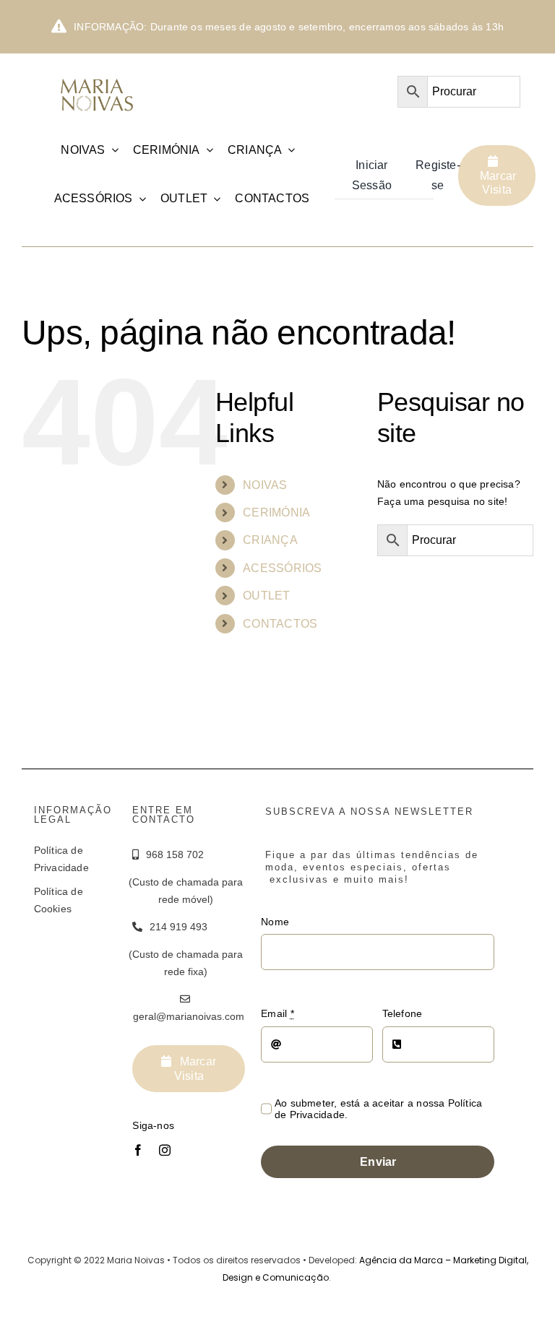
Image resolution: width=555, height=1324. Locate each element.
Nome (275, 921)
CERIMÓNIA (276, 512)
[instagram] (165, 1150)
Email (277, 1013)
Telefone (402, 1013)
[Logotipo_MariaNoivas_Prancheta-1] (97, 76)
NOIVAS (265, 485)
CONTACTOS (280, 624)
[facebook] (138, 1150)
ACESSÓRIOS (282, 568)
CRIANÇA (270, 540)
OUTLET (266, 595)
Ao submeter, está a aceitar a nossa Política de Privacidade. (378, 1108)
